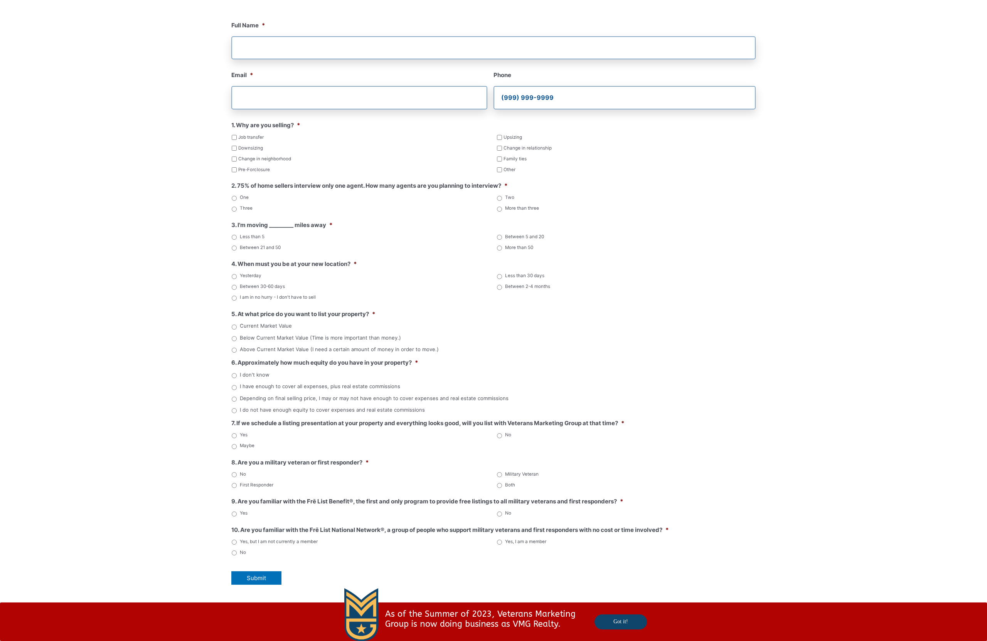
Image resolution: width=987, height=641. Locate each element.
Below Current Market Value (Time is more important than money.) (320, 338)
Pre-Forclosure (254, 169)
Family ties (515, 159)
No (508, 434)
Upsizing (513, 137)
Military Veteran (522, 474)
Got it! (620, 621)
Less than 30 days (524, 275)
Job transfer (251, 137)
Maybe (247, 445)
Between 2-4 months (527, 286)
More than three (522, 208)
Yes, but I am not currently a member (279, 541)
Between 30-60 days (262, 286)
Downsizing (250, 148)
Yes (244, 434)
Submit (256, 578)
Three (246, 208)
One (244, 197)
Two (509, 197)
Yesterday (250, 275)
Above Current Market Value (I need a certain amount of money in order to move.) (339, 349)
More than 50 (519, 247)
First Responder (256, 485)
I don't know (254, 375)
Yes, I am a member (525, 541)
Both (510, 485)
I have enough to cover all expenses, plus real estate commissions (320, 386)
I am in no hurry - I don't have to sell (278, 297)
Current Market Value (266, 326)
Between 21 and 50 (260, 247)
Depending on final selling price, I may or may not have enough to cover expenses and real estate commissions (374, 398)
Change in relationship (528, 148)
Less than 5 (252, 236)
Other (509, 169)
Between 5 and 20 (524, 236)
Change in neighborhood (264, 159)
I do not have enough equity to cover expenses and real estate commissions (332, 410)
